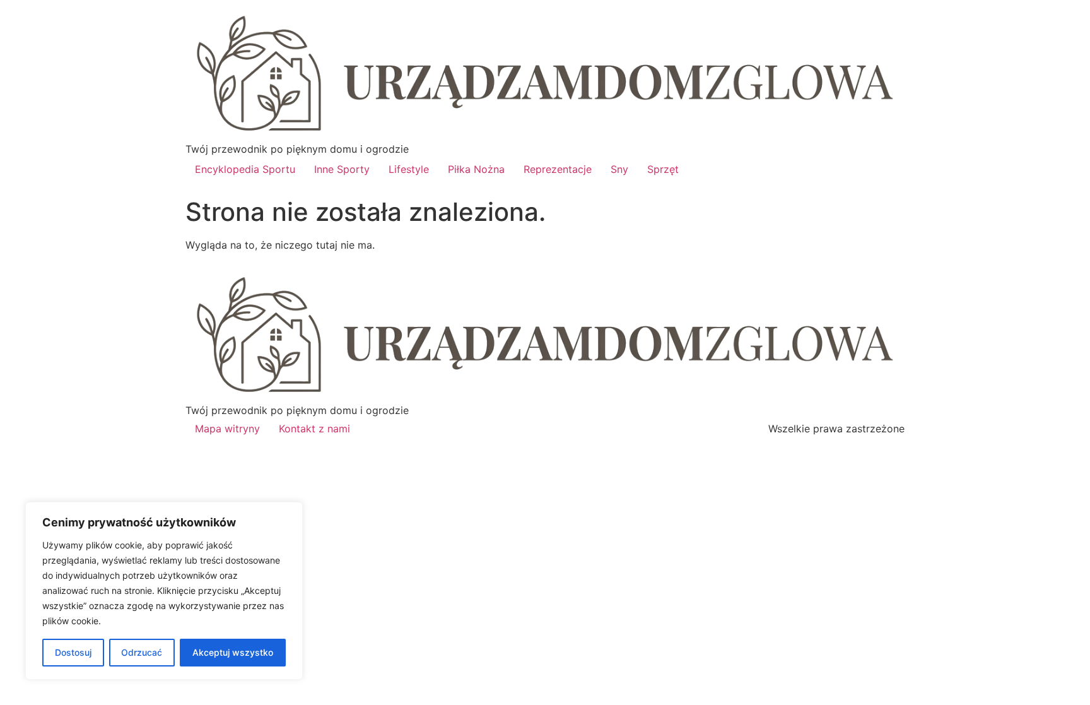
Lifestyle (409, 169)
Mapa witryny (227, 428)
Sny (619, 169)
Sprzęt (663, 169)
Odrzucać (141, 652)
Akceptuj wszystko (232, 652)
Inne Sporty (342, 169)
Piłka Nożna (476, 169)
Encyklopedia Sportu (245, 169)
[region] (164, 591)
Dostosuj (73, 652)
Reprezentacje (558, 169)
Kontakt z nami (314, 428)
